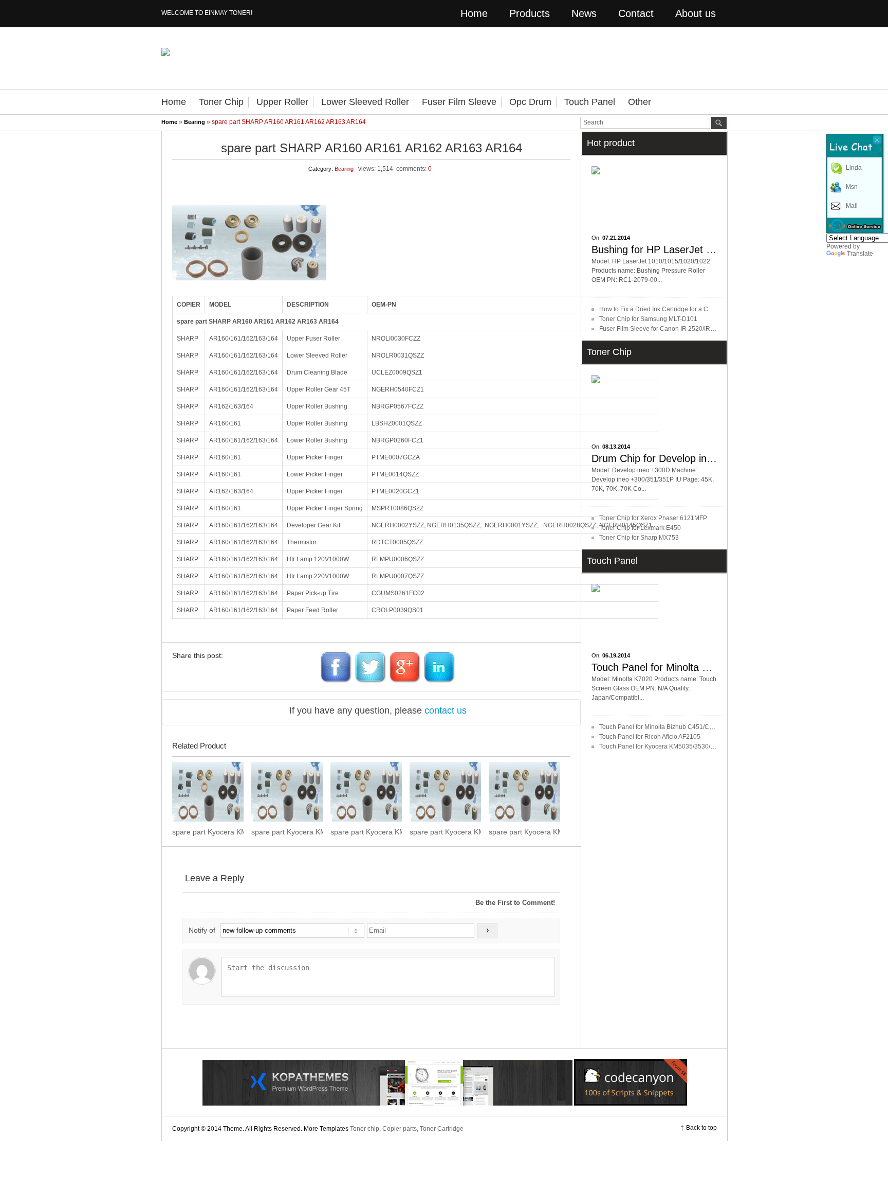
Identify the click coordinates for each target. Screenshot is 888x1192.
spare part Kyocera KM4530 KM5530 (208, 832)
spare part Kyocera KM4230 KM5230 (445, 832)
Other (639, 102)
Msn (852, 186)
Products (529, 13)
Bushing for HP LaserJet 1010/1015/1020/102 (695, 249)
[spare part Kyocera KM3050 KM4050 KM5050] (287, 792)
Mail (852, 205)
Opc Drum (530, 102)
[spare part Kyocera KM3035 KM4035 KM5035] (366, 792)
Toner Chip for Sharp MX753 (639, 537)
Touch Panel (589, 102)
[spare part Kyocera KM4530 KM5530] (208, 792)
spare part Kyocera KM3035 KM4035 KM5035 (366, 832)
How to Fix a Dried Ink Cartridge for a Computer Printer (675, 309)
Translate (860, 253)
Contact (636, 13)
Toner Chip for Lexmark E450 (640, 527)
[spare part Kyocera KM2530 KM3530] (524, 792)
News (584, 13)
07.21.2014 (616, 238)
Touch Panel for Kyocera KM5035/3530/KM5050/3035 (674, 746)
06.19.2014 (616, 655)
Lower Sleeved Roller (365, 102)
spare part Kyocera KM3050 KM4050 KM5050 (287, 832)
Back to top (701, 1127)
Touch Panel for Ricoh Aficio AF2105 (649, 736)
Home (474, 13)
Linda (854, 167)
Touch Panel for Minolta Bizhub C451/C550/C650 (668, 727)
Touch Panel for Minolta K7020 (661, 667)
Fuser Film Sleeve (459, 102)
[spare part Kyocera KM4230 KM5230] (445, 792)
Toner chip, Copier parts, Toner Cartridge (407, 1128)
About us (695, 13)
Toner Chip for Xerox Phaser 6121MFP (653, 518)
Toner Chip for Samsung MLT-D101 (648, 319)
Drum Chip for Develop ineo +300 (667, 458)
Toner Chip (221, 102)
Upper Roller (282, 102)
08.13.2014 (616, 446)
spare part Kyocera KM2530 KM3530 (524, 832)
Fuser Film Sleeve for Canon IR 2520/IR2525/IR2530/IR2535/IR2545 (695, 328)
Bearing (194, 122)
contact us (445, 710)
